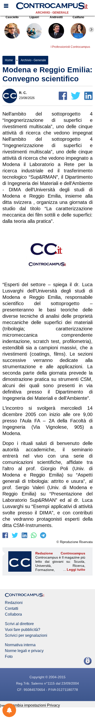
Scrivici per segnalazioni (26, 635)
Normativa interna (20, 645)
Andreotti (56, 17)
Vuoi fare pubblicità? (22, 630)
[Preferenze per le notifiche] (9, 710)
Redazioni (14, 603)
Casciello (12, 17)
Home (9, 60)
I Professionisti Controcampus (70, 47)
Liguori (34, 17)
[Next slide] (91, 29)
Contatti (11, 609)
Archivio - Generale (52, 12)
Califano (78, 17)
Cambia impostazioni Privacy (35, 705)
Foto (9, 657)
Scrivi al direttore (19, 624)
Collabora (13, 614)
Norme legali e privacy (24, 651)
